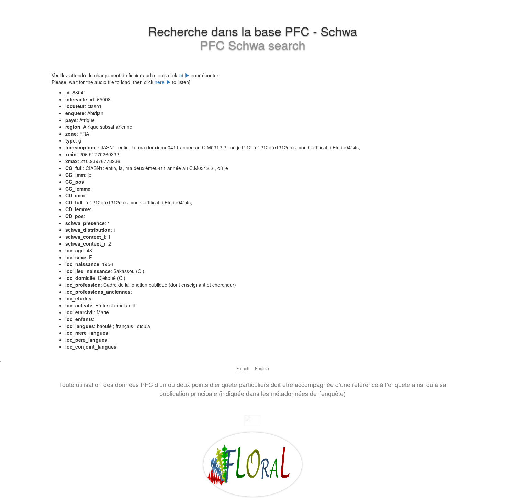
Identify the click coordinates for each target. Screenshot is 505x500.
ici (181, 75)
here (160, 82)
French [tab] (242, 368)
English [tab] (262, 368)
